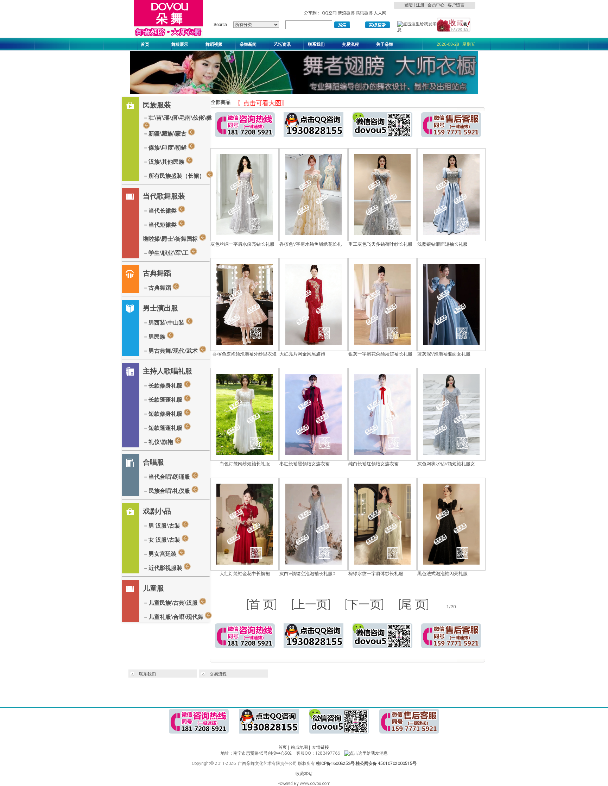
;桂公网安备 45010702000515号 (386, 763)
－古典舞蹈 (157, 287)
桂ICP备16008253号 (335, 763)
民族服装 (157, 105)
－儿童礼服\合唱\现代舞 (174, 617)
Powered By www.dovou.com (304, 783)
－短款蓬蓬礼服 (163, 428)
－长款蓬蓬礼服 (163, 399)
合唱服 (153, 462)
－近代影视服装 (163, 568)
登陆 (408, 4)
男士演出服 (160, 308)
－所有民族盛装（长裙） (174, 175)
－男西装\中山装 (164, 322)
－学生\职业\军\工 (166, 253)
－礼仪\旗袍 (159, 442)
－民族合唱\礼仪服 (167, 491)
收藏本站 (304, 773)
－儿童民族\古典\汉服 (171, 602)
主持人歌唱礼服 (167, 371)
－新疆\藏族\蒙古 (165, 133)
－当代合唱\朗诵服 (167, 476)
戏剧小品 (157, 511)
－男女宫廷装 (160, 554)
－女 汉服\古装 (162, 539)
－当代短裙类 (160, 224)
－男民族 (155, 336)
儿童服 (153, 588)
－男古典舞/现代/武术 (171, 350)
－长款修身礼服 (163, 385)
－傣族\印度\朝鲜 (165, 147)
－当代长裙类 (160, 210)
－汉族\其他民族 (164, 161)
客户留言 (456, 4)
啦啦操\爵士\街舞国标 (171, 238)
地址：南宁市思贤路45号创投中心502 (258, 753)
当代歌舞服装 (164, 196)
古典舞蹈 (157, 273)
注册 (420, 4)
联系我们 (147, 674)
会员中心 (436, 4)
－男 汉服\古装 (162, 525)
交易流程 (218, 674)
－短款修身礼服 (163, 413)
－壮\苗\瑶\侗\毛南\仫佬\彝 (177, 117)
